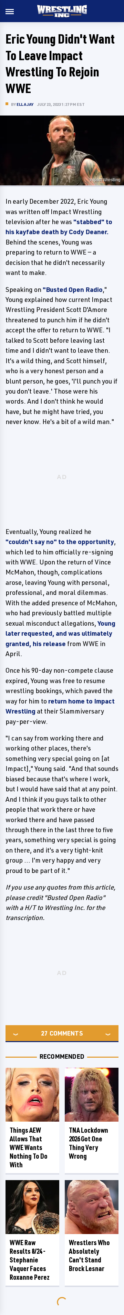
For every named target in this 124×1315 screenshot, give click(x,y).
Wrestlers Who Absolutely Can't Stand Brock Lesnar (89, 1255)
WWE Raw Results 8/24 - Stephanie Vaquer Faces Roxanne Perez (30, 1259)
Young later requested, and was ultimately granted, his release (60, 633)
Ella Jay (25, 104)
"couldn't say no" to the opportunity (60, 541)
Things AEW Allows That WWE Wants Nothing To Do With (29, 1147)
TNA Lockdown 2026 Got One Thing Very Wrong (88, 1143)
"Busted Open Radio (73, 289)
